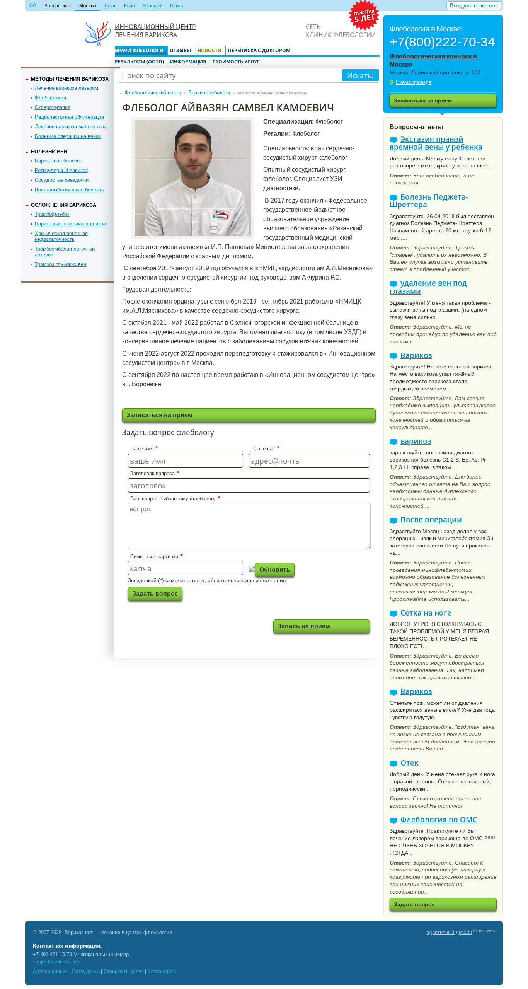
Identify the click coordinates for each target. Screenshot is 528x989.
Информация (188, 62)
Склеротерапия (52, 107)
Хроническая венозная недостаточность (61, 236)
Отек (409, 763)
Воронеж (152, 6)
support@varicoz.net (56, 962)
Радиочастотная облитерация (69, 117)
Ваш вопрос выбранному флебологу (173, 498)
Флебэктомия (50, 98)
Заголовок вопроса (152, 473)
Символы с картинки (154, 556)
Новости (209, 50)
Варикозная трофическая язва (70, 224)
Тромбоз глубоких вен (60, 264)
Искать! (360, 75)
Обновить (274, 569)
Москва (87, 6)
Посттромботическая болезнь (69, 190)
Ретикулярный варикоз (61, 170)
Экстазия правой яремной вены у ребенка (436, 143)
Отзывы (180, 50)
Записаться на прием (423, 100)
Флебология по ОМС (438, 820)
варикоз (415, 441)
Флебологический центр (153, 92)
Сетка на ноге (425, 613)
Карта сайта (162, 971)
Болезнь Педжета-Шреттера (429, 201)
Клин (129, 6)
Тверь (110, 6)
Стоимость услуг (236, 62)
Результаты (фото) (139, 62)
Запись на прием (304, 626)
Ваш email (263, 449)
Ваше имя (141, 449)
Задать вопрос (155, 593)
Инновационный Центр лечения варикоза (155, 30)
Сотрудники (85, 971)
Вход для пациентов (474, 6)
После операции (431, 520)
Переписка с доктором (259, 50)
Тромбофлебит (52, 214)
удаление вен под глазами (428, 287)
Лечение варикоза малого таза (71, 127)
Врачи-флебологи (139, 50)
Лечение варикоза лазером (66, 88)
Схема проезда (413, 82)
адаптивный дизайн (449, 932)
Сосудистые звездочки (62, 180)
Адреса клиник (50, 971)
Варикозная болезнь (58, 161)
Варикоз (416, 355)
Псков (176, 6)
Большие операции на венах (68, 136)
